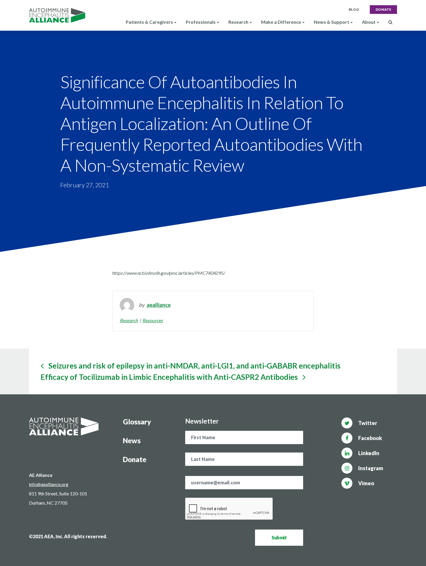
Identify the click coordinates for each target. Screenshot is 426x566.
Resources (152, 320)
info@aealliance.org (48, 484)
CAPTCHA (195, 492)
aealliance (159, 305)
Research (129, 320)
